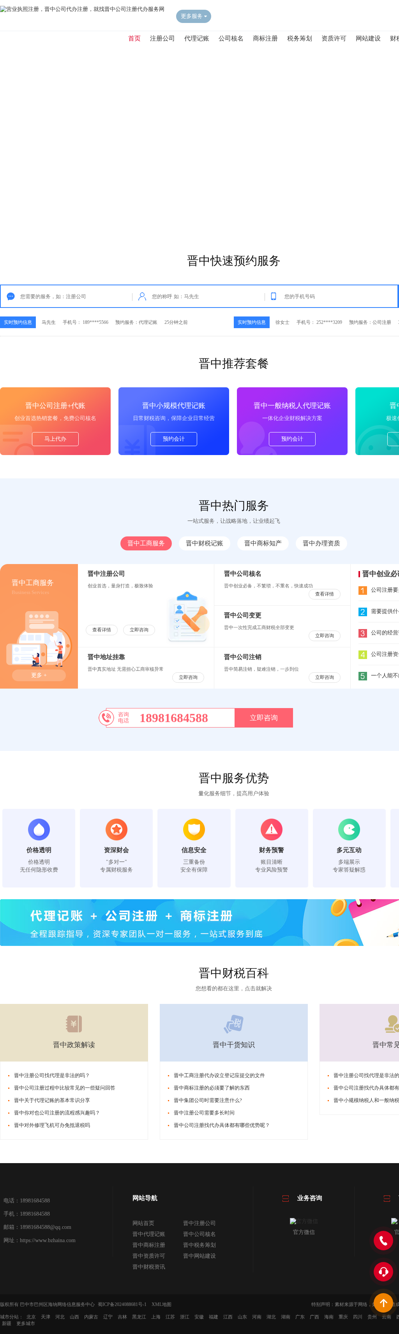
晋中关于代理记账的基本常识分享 (52, 1100)
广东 (300, 1317)
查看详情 (101, 630)
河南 (256, 1317)
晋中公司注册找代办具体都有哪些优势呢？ (222, 1125)
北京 (31, 1317)
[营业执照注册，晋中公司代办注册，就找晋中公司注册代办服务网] (82, 9)
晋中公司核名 (199, 1234)
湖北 (271, 1317)
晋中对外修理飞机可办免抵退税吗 (52, 1125)
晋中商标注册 (148, 1245)
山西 (74, 1317)
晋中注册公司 (199, 1223)
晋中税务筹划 (199, 1245)
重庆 (343, 1317)
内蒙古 (91, 1317)
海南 (329, 1317)
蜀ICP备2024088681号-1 (122, 1304)
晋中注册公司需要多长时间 (204, 1113)
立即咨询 (139, 630)
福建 (213, 1317)
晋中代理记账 (148, 1234)
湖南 (285, 1317)
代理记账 (196, 38)
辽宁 (108, 1317)
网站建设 (368, 38)
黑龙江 (139, 1317)
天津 (45, 1317)
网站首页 (143, 1223)
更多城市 (25, 1323)
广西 (314, 1317)
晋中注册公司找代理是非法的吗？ (52, 1075)
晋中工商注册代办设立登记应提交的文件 (219, 1075)
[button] (226, 221)
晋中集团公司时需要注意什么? (208, 1100)
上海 (156, 1317)
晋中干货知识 (234, 1045)
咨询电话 (123, 718)
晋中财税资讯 (148, 1267)
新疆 (6, 1323)
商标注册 (265, 38)
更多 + (39, 675)
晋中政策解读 (74, 1045)
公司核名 (231, 38)
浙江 (184, 1317)
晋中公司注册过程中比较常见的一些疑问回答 (64, 1088)
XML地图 (161, 1304)
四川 (357, 1317)
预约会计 (174, 439)
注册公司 (162, 38)
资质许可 (333, 38)
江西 (228, 1317)
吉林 (122, 1317)
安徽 (199, 1317)
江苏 (170, 1317)
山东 (242, 1317)
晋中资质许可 (148, 1256)
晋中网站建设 (199, 1256)
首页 (134, 38)
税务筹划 (299, 38)
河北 (60, 1317)
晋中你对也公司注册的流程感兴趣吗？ (57, 1113)
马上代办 (55, 439)
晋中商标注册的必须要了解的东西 (212, 1088)
